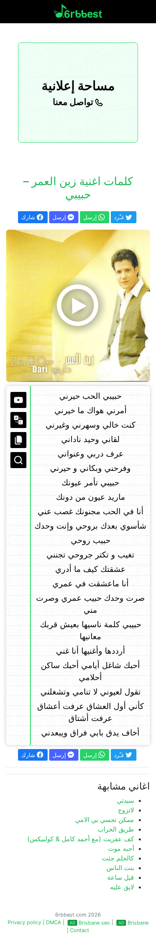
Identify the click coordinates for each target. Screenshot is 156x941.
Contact (79, 930)
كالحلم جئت (118, 858)
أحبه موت (121, 848)
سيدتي (125, 800)
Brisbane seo (94, 923)
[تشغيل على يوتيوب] (18, 400)
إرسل (60, 217)
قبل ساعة (120, 877)
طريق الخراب (116, 829)
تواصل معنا (74, 102)
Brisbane (138, 923)
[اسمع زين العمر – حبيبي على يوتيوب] (78, 306)
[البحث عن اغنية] (18, 460)
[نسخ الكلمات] (18, 440)
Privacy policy (24, 922)
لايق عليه (122, 887)
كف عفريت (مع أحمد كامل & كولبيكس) (80, 839)
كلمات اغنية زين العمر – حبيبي (78, 188)
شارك (29, 217)
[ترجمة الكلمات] (18, 420)
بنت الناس (120, 868)
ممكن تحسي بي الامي (104, 820)
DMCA (53, 922)
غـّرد (120, 217)
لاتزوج (126, 810)
